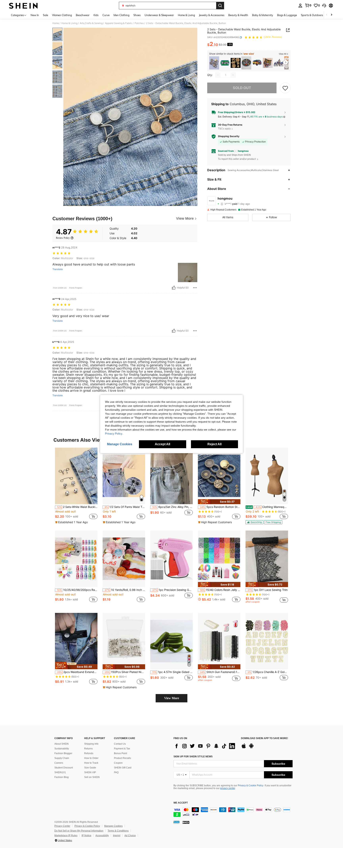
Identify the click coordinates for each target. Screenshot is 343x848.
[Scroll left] (326, 15)
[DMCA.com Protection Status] (185, 822)
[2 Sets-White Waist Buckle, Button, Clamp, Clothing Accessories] (76, 476)
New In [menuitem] (35, 15)
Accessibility (102, 835)
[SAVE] (285, 88)
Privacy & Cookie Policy (250, 785)
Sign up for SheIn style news (193, 756)
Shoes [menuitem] (137, 15)
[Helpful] (173, 287)
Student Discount (63, 767)
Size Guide (90, 767)
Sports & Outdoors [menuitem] (312, 15)
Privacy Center (62, 826)
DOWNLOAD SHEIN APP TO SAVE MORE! (264, 738)
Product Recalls (122, 758)
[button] (324, 5)
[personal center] (300, 5)
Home (55, 23)
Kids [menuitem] (95, 15)
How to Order (91, 758)
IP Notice (86, 835)
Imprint (116, 835)
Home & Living (69, 23)
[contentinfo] (233, 812)
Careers (58, 762)
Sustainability (61, 748)
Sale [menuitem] (45, 15)
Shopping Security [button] (228, 136)
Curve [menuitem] (106, 15)
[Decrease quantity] (218, 75)
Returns (88, 748)
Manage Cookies (113, 826)
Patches (139, 23)
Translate (57, 269)
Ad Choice (130, 835)
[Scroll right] (331, 15)
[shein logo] (23, 5)
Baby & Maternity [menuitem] (262, 15)
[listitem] (214, 63)
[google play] (251, 747)
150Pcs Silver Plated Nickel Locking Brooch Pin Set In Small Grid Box (124, 672)
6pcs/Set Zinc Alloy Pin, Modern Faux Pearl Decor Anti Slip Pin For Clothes (172, 507)
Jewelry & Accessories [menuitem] (211, 15)
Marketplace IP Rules (65, 835)
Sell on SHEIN (92, 777)
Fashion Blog (61, 777)
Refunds (88, 753)
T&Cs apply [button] (224, 128)
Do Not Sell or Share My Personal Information (78, 830)
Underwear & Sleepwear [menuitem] (159, 15)
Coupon (118, 762)
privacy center (227, 788)
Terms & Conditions (118, 830)
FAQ (116, 772)
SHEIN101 (60, 772)
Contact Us (120, 743)
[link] (308, 5)
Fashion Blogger (63, 753)
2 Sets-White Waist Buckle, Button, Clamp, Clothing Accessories (76, 507)
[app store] (244, 747)
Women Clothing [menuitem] (62, 15)
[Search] (220, 5)
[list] (205, 746)
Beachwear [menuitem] (83, 15)
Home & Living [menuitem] (186, 15)
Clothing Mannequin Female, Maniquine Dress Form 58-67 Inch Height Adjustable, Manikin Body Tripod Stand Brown (267, 507)
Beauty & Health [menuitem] (238, 15)
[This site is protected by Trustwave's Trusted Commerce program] (176, 822)
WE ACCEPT (180, 803)
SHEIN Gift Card (122, 767)
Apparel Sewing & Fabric (118, 23)
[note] (72, 522)
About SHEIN (61, 743)
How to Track (91, 762)
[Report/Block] (195, 287)
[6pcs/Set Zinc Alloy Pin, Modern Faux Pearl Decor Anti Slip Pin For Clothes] (171, 476)
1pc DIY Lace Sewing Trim (267, 589)
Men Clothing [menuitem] (121, 15)
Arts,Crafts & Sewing (91, 23)
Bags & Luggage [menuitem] (287, 15)
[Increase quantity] (233, 75)
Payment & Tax (122, 748)
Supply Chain (61, 758)
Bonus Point (120, 753)
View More (171, 698)
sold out (242, 88)
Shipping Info (91, 743)
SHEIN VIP (90, 772)
